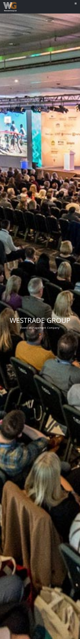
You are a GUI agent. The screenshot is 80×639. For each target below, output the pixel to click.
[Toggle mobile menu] (76, 3)
